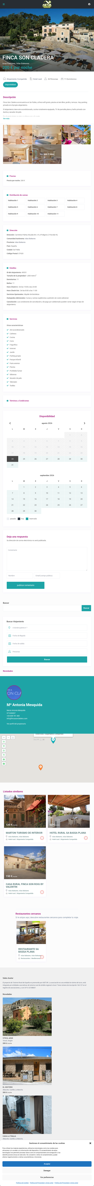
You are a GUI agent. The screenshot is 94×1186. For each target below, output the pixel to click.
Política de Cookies (22, 1183)
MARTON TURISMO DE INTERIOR (24, 832)
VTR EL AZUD (8, 1038)
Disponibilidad (10, 85)
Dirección (13, 230)
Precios (13, 176)
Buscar (6, 603)
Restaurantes (25, 958)
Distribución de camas (19, 195)
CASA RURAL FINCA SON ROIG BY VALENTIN (24, 885)
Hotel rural (37, 79)
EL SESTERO (8, 1087)
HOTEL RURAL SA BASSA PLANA (68, 832)
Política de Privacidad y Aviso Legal (41, 1183)
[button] (90, 1143)
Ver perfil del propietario (16, 724)
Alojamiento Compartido (17, 79)
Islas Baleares (8, 63)
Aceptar (47, 1164)
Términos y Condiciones (19, 401)
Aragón (10, 1041)
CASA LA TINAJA (9, 1136)
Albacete (6, 1090)
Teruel (5, 1041)
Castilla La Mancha (16, 1090)
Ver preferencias (47, 1177)
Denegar (47, 1171)
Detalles (13, 268)
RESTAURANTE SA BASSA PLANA (28, 950)
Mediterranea (36, 958)
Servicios (13, 319)
